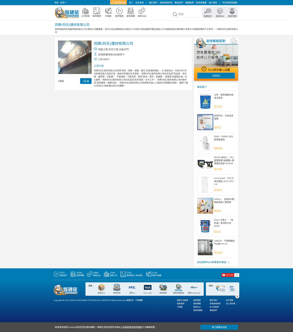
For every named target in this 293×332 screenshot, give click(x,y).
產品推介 (202, 86)
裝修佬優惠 (201, 2)
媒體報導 (189, 2)
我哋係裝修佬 (166, 2)
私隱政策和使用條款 (132, 327)
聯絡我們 (179, 2)
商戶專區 (213, 2)
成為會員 (139, 2)
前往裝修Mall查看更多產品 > (213, 262)
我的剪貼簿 (120, 2)
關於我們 (153, 2)
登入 (131, 2)
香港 (62, 2)
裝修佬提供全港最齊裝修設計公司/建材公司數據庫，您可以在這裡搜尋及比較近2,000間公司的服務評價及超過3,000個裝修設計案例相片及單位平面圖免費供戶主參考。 (135, 29)
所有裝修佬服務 (229, 2)
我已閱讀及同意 (219, 327)
